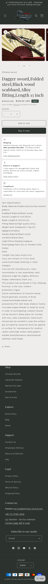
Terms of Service (13, 482)
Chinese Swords (12, 374)
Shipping (16, 104)
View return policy (10, 176)
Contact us (7, 195)
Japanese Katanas (13, 380)
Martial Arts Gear (13, 386)
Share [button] (7, 346)
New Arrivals (11, 397)
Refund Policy (11, 488)
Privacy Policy (11, 476)
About (8, 425)
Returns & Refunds (14, 454)
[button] (5, 16)
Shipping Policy (12, 493)
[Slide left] (18, 66)
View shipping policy (11, 156)
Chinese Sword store (19, 579)
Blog (7, 420)
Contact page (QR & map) (17, 523)
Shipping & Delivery (14, 448)
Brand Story (11, 414)
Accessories (10, 391)
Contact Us (10, 442)
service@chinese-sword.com (28, 509)
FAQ (7, 459)
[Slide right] (30, 66)
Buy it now (24, 131)
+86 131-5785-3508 (14, 514)
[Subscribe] (39, 538)
